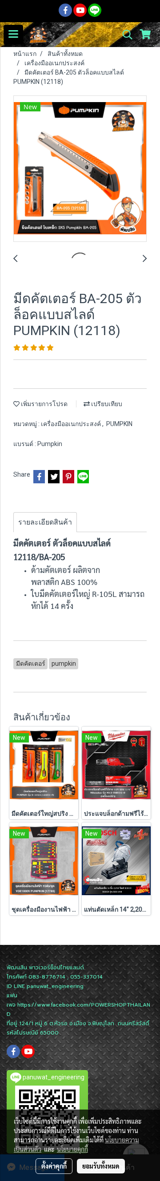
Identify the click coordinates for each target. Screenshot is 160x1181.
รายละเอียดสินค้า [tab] (45, 522)
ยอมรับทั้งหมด (101, 1166)
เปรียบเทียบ (106, 403)
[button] (124, 34)
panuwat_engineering (55, 986)
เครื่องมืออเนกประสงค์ (71, 423)
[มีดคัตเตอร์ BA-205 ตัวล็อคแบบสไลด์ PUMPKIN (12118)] (80, 169)
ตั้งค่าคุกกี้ (54, 1166)
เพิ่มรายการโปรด (44, 403)
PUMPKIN (119, 423)
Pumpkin (49, 443)
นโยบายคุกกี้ (72, 1149)
